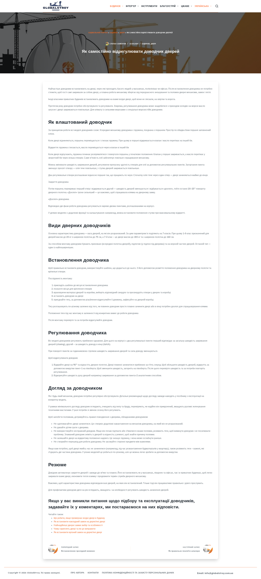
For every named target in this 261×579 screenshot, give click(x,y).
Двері (122, 33)
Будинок (115, 6)
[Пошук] (216, 6)
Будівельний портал (98, 33)
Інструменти (149, 6)
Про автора (77, 572)
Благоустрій (168, 6)
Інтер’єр (131, 6)
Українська (202, 6)
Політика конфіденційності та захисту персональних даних (138, 572)
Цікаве (185, 6)
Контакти (93, 572)
